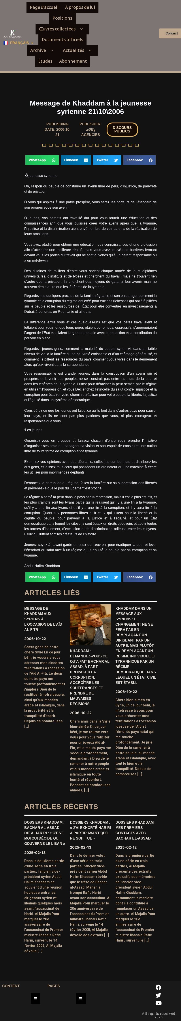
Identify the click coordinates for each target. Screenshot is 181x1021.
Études (45, 61)
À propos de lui (80, 7)
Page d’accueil (44, 7)
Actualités (73, 50)
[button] (122, 130)
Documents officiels (62, 40)
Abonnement (73, 61)
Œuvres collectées (57, 29)
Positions (62, 18)
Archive (38, 50)
